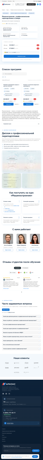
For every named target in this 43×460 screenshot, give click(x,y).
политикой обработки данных (16, 457)
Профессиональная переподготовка (8, 431)
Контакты (10, 1)
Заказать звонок (31, 4)
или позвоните (8, 312)
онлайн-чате (7, 208)
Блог (14, 1)
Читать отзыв (6, 288)
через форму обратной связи (9, 211)
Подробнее (16, 104)
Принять (35, 456)
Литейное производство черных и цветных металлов (11, 85)
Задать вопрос (8, 249)
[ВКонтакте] (9, 394)
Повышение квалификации (7, 433)
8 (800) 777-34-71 (20, 4)
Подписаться (35, 450)
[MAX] (6, 394)
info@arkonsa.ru (11, 210)
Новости (3, 439)
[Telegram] (3, 394)
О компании (4, 1)
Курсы (3, 435)
